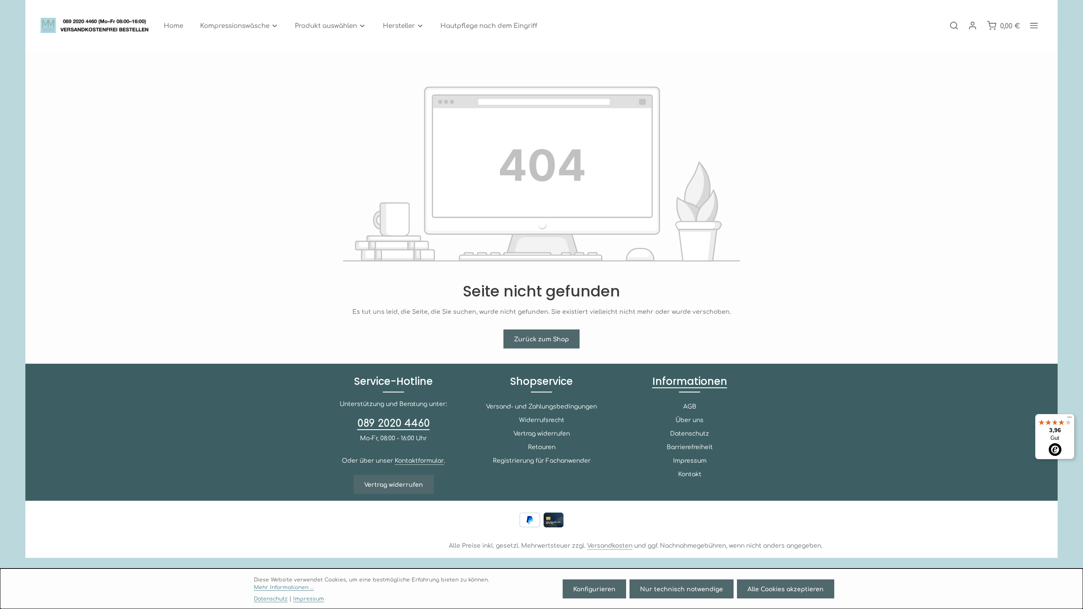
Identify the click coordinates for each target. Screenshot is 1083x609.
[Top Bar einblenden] (1033, 25)
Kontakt (689, 473)
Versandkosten (609, 545)
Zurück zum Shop (541, 339)
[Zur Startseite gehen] (97, 25)
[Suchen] (954, 25)
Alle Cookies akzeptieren (786, 589)
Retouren (541, 446)
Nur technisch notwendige (681, 589)
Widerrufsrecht (541, 419)
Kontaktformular (419, 460)
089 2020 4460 (393, 422)
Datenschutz (689, 433)
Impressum (689, 460)
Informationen (689, 381)
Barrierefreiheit (690, 446)
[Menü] (1069, 419)
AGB (689, 406)
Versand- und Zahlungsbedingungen (541, 406)
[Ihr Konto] (972, 25)
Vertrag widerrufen (393, 484)
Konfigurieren (594, 589)
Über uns (690, 419)
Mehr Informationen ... (284, 587)
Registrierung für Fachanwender (542, 460)
